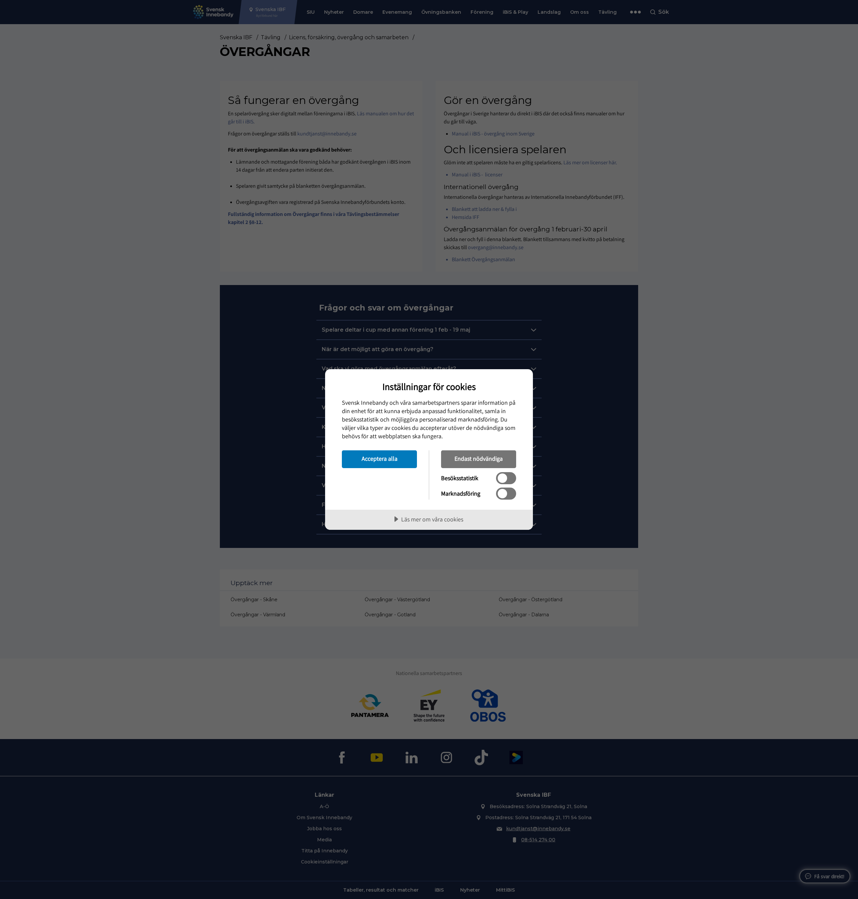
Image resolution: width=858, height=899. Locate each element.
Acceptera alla (379, 458)
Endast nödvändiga (478, 458)
